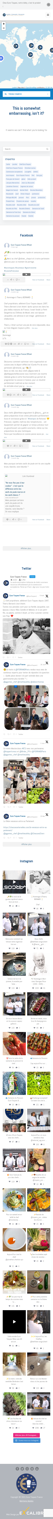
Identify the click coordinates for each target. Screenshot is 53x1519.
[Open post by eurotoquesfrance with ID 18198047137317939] (14, 1043)
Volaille (30, 216)
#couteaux (19, 267)
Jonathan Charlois (12, 186)
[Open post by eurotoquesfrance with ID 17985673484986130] (14, 1282)
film (33, 175)
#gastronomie (30, 267)
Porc (27, 197)
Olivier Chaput (25, 194)
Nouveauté (9, 194)
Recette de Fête (11, 209)
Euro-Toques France (22, 175)
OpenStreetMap (31, 87)
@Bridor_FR (24, 751)
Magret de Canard (12, 190)
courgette (28, 172)
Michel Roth (24, 190)
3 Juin (42, 743)
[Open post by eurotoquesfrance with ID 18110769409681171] (14, 1239)
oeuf (16, 194)
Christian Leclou (30, 168)
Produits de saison (23, 201)
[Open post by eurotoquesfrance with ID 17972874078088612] (14, 964)
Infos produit (32, 179)
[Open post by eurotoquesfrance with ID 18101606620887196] (14, 1003)
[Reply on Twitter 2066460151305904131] (5, 734)
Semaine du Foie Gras (13, 212)
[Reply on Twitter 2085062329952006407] (4, 658)
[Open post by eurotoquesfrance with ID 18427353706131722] (38, 1003)
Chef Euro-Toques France (14, 168)
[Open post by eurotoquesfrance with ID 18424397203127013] (38, 1282)
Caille (8, 164)
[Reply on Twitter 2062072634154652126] (5, 807)
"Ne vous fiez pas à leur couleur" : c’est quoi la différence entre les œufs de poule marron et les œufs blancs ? (15, 488)
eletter (35, 172)
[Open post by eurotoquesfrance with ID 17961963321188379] (14, 924)
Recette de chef (33, 205)
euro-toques (10, 175)
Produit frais (10, 201)
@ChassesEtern (37, 833)
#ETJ (24, 748)
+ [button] (4, 24)
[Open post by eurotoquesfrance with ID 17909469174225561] (38, 1120)
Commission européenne (14, 172)
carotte (14, 164)
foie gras (39, 175)
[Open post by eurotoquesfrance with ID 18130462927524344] (14, 1083)
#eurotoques (9, 267)
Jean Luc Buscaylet (28, 183)
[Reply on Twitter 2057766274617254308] (5, 838)
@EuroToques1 (31, 596)
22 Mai (42, 816)
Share (48, 280)
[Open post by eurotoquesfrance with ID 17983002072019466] (38, 964)
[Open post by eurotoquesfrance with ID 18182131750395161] (38, 1083)
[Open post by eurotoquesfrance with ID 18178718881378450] (38, 1364)
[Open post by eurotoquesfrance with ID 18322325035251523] (14, 1160)
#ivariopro (32, 418)
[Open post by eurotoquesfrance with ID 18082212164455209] (14, 1199)
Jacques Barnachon (12, 183)
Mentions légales (26, 1500)
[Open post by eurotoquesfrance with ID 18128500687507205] (38, 1321)
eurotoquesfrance (14, 873)
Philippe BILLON (11, 197)
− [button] (4, 28)
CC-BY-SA (48, 87)
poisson (21, 197)
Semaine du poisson (12, 216)
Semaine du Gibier (29, 212)
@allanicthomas (37, 681)
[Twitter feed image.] (26, 636)
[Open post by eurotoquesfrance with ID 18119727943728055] (14, 1364)
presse (33, 197)
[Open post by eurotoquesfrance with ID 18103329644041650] (38, 1043)
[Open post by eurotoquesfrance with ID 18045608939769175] (14, 1321)
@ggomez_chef (10, 681)
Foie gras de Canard (12, 179)
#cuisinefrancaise (11, 270)
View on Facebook (38, 280)
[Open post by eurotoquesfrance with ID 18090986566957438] (38, 1404)
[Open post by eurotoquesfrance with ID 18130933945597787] (14, 1120)
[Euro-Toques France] (14, 14)
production (41, 197)
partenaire (35, 194)
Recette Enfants (24, 209)
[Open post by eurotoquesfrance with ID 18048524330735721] (38, 1199)
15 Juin (43, 664)
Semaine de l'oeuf (38, 209)
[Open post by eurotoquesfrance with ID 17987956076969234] (14, 1404)
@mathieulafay (23, 681)
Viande (24, 216)
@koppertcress (10, 751)
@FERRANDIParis (22, 669)
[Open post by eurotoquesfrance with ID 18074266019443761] (38, 924)
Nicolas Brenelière (36, 190)
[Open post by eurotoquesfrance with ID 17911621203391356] (38, 1160)
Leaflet (14, 87)
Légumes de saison (27, 186)
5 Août (42, 595)
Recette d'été (21, 205)
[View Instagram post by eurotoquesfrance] (23, 891)
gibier (23, 179)
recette (33, 201)
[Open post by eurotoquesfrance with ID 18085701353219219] (14, 882)
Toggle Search (15, 94)
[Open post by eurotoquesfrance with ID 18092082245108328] (38, 882)
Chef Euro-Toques (25, 164)
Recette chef (10, 205)
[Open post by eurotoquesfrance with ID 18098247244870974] (38, 1239)
